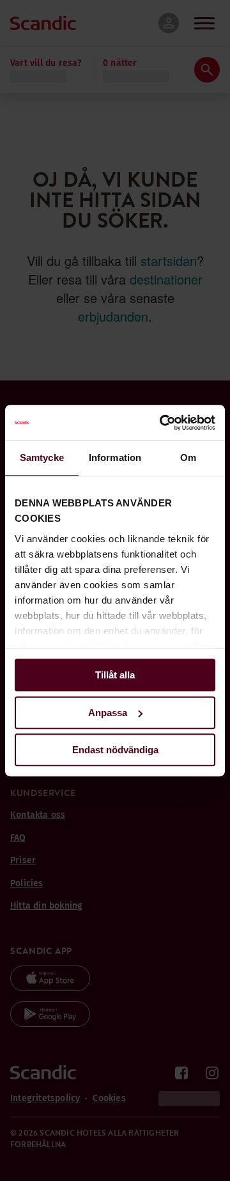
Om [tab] (188, 457)
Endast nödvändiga (115, 749)
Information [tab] (115, 457)
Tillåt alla (115, 674)
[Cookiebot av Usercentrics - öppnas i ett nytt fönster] (162, 422)
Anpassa (107, 712)
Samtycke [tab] (42, 457)
